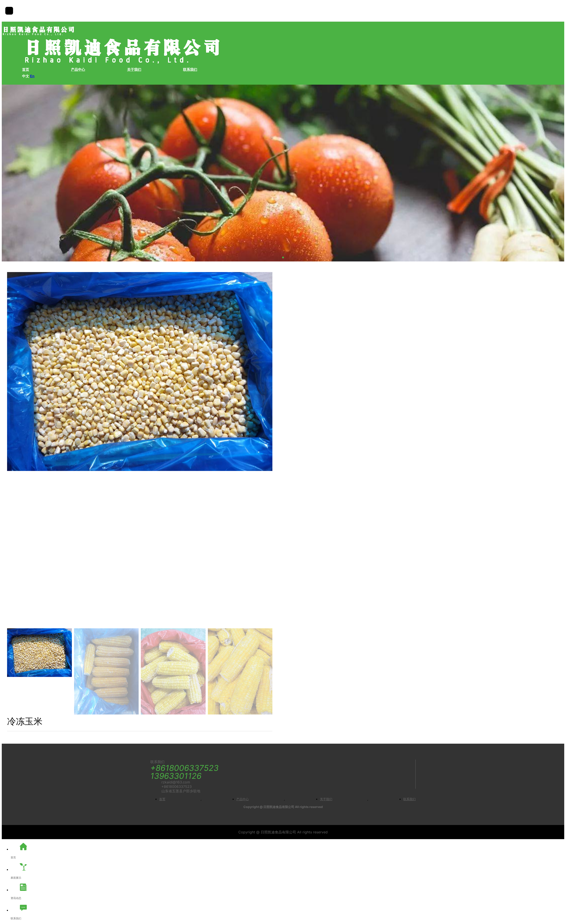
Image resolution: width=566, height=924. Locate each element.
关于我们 (134, 69)
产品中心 (78, 69)
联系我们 (190, 69)
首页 (25, 69)
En (32, 76)
